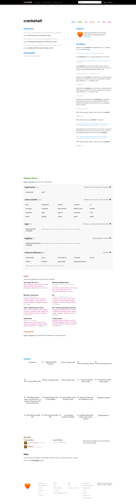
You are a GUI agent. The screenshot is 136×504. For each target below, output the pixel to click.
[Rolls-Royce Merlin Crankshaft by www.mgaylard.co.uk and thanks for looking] (50, 363)
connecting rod (62, 257)
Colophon (41, 490)
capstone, (45, 284)
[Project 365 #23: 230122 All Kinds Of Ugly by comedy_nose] (68, 398)
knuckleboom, (56, 302)
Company (41, 483)
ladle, (61, 299)
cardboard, (40, 286)
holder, (40, 309)
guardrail (71, 313)
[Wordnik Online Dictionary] (28, 2)
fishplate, (32, 313)
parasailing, (63, 311)
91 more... (28, 304)
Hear (103, 22)
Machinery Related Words (60, 282)
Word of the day (47, 3)
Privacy (85, 493)
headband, (36, 309)
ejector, (62, 288)
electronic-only (78, 208)
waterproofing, (62, 309)
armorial (60, 204)
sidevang (73, 302)
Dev (69, 483)
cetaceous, (31, 284)
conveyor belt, (44, 311)
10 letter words (57, 318)
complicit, (40, 284)
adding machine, (28, 309)
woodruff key (62, 291)
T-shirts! (41, 495)
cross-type (29, 208)
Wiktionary (29, 39)
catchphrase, (30, 286)
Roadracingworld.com (81, 108)
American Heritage (33, 443)
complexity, (74, 322)
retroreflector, (38, 302)
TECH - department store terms (34, 308)
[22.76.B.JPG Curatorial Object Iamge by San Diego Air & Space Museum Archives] (103, 380)
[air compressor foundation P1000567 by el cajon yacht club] (68, 416)
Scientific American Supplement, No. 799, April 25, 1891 (89, 53)
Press (40, 488)
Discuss (92, 22)
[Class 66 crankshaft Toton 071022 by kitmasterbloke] (85, 380)
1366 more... (58, 325)
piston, (66, 290)
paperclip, (55, 309)
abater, (35, 322)
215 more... (58, 304)
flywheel (92, 208)
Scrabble (35, 460)
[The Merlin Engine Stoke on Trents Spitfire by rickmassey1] (50, 398)
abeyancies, (34, 324)
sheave (60, 216)
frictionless (29, 212)
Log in (25, 182)
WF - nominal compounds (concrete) (64, 308)
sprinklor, (32, 300)
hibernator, (42, 300)
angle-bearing (30, 257)
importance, (55, 324)
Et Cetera (86, 483)
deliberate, (55, 320)
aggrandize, (62, 322)
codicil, (26, 284)
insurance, (26, 311)
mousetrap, (27, 300)
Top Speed (79, 84)
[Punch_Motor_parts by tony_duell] (68, 380)
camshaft (76, 204)
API (69, 485)
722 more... (45, 288)
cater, (39, 311)
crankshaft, (66, 313)
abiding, (45, 324)
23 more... (71, 291)
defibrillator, (32, 302)
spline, (54, 290)
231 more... (29, 315)
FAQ (40, 493)
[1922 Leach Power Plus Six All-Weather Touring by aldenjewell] (85, 398)
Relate (80, 22)
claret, (25, 286)
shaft (43, 192)
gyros (43, 212)
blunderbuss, (55, 299)
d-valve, (58, 288)
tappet (92, 216)
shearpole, (63, 302)
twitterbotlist (28, 318)
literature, (67, 324)
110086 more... (42, 326)
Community (37, 3)
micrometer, (55, 291)
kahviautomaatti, (67, 299)
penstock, (69, 311)
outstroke (44, 261)
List (86, 22)
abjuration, (27, 326)
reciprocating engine (80, 261)
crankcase (77, 257)
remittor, (38, 299)
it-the (91, 212)
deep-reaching (62, 208)
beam (43, 257)
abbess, (39, 322)
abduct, (26, 324)
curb (38, 288)
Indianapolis (45, 204)
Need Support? (87, 488)
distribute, (67, 320)
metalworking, (56, 311)
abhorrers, (40, 324)
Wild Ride (79, 116)
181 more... (55, 315)
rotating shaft (29, 192)
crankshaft (87, 37)
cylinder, (62, 290)
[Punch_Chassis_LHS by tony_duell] (68, 362)
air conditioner (43, 313)
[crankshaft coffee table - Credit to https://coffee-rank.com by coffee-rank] (85, 417)
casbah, (36, 284)
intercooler (77, 212)
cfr (90, 204)
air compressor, (33, 311)
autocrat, (37, 300)
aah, (31, 322)
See (98, 22)
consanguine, (27, 288)
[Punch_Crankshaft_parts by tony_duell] (50, 380)
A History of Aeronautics (82, 73)
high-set (60, 212)
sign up (31, 182)
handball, (73, 309)
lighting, (37, 313)
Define (74, 22)
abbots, (43, 322)
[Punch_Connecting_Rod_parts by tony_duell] (104, 362)
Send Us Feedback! (88, 485)
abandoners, (27, 322)
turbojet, (54, 313)
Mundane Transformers (31, 295)
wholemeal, (60, 313)
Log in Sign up (107, 2)
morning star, (55, 300)
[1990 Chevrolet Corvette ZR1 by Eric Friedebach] (32, 416)
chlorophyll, (34, 288)
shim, (69, 290)
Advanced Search (87, 498)
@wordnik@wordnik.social (60, 493)
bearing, (75, 288)
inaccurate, (72, 320)
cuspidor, (61, 300)
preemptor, (27, 299)
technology (73, 324)
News (55, 483)
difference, (61, 320)
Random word (58, 3)
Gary (27, 204)
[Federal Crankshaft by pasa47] (103, 397)
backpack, (67, 300)
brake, (58, 290)
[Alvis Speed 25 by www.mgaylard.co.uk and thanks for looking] (103, 415)
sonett (75, 216)
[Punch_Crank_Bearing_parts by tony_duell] (32, 380)
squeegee (44, 302)
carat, (36, 286)
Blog (54, 485)
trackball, (74, 311)
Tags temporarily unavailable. (30, 230)
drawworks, (43, 299)
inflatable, (45, 309)
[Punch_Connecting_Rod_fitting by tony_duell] (86, 362)
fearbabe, (68, 302)
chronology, (55, 322)
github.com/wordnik (73, 488)
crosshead (45, 208)
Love (109, 22)
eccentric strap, (68, 288)
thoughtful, (62, 324)
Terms (84, 490)
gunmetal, (68, 309)
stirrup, (73, 299)
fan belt (92, 257)
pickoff (27, 216)
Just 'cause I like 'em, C (31, 282)
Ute (53, 295)
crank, (54, 288)
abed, (29, 324)
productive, (68, 322)
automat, (26, 302)
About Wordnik (42, 485)
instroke (28, 261)
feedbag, (72, 300)
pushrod (44, 216)
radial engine (61, 261)
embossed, (27, 313)
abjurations (33, 326)
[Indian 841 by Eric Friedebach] (32, 362)
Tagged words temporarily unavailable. (33, 244)
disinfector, (33, 299)
